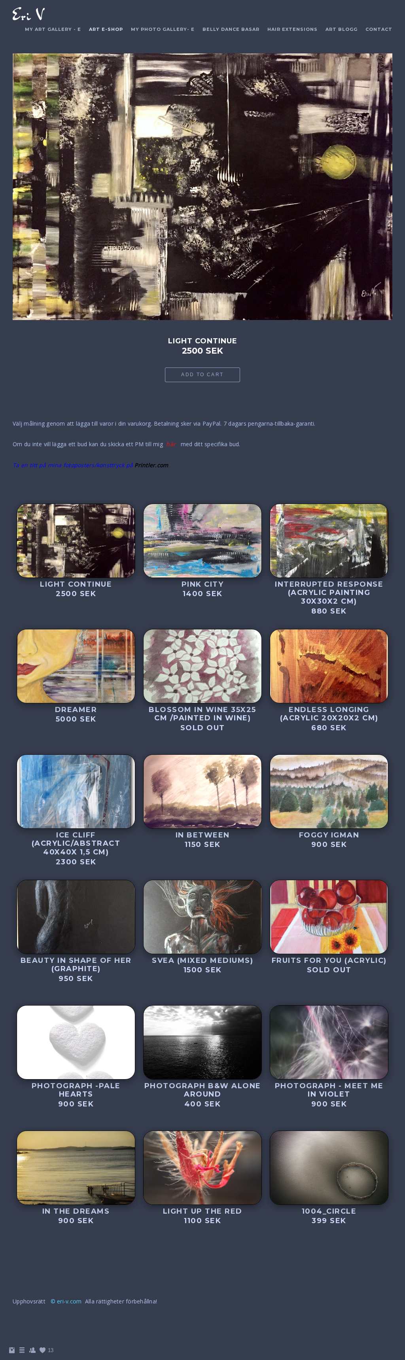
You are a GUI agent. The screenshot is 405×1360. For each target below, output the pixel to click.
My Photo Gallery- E (163, 29)
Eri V (28, 15)
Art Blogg (342, 29)
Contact (378, 29)
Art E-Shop (106, 29)
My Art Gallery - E (53, 29)
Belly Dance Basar (230, 29)
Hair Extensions (292, 29)
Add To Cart (202, 374)
